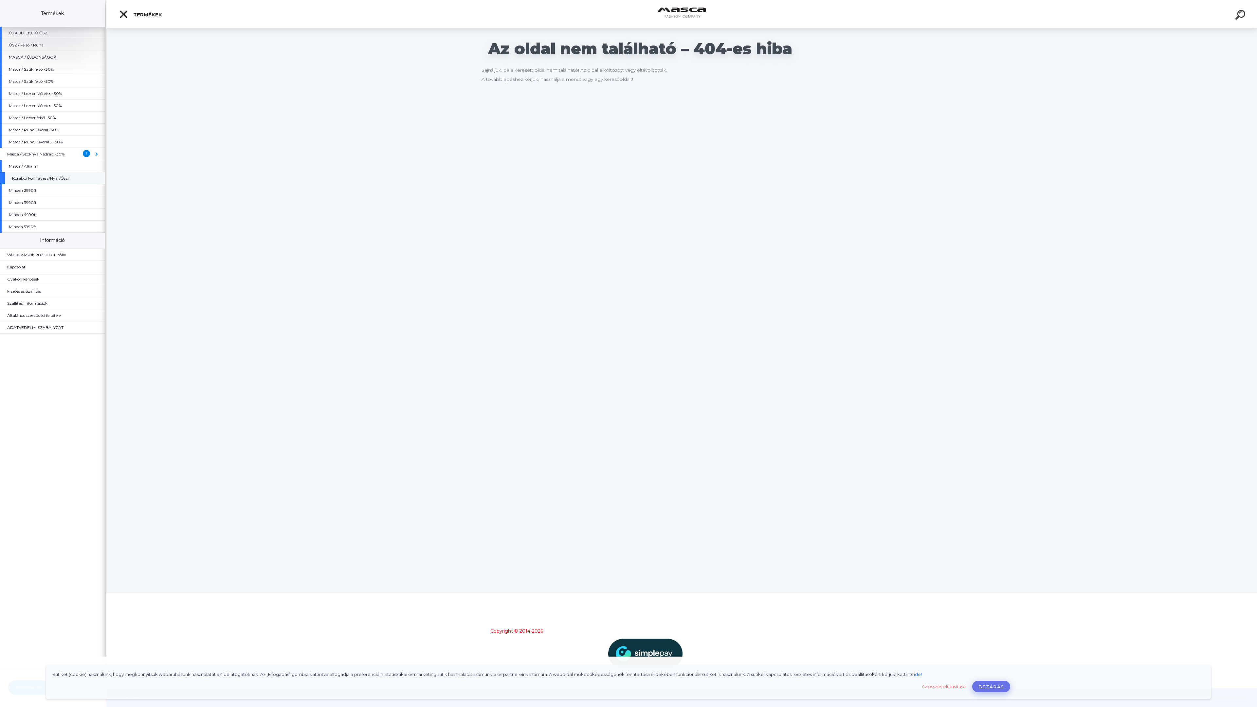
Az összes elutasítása (944, 686)
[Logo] (682, 14)
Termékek (147, 14)
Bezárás (991, 686)
